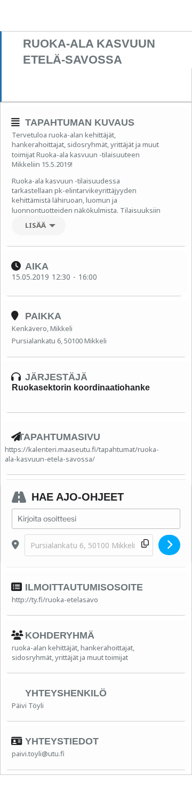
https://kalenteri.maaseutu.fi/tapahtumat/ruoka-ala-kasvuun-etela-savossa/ (82, 454)
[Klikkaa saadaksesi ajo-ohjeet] (169, 545)
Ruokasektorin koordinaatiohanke (81, 387)
